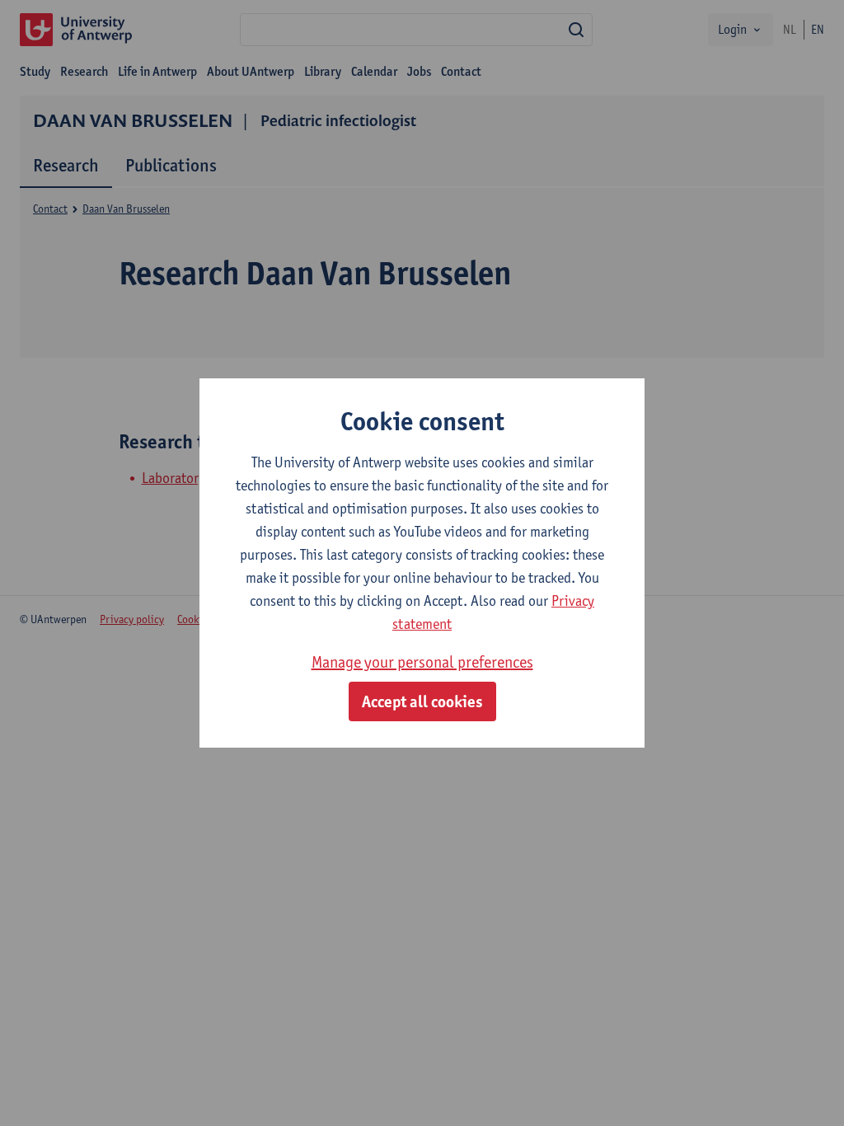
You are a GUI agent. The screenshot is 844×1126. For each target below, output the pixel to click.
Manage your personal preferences (422, 662)
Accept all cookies (422, 701)
